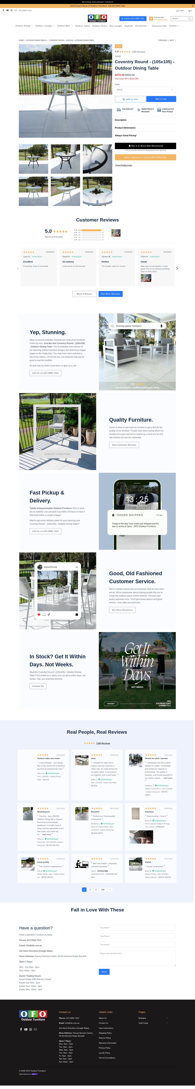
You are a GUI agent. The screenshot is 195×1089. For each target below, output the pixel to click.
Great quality (43, 862)
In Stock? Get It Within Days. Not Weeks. (58, 660)
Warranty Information (107, 1043)
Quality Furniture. (131, 420)
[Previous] (21, 91)
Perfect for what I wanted (156, 758)
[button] (24, 26)
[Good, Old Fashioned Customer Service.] (57, 590)
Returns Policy (105, 1038)
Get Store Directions (122, 610)
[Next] (110, 91)
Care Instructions (106, 1028)
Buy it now (161, 99)
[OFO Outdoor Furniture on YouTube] (7, 11)
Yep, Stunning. (48, 332)
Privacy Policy (104, 1048)
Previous (18, 267)
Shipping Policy (105, 1033)
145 (102, 889)
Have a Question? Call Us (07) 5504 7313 (145, 157)
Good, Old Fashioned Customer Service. (135, 577)
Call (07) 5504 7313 (116, 6)
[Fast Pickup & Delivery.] (137, 511)
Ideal (93, 758)
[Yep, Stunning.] (137, 351)
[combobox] (181, 18)
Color (117, 84)
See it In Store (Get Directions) (147, 146)
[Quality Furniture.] (57, 431)
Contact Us (109, 2)
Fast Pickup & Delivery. (47, 497)
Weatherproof (43, 812)
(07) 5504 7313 (25, 10)
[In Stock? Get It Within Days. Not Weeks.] (137, 670)
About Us (103, 1018)
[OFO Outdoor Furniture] (97, 19)
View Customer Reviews (124, 445)
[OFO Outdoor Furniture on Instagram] (11, 11)
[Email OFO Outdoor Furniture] (15, 11)
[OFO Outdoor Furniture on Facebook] (3, 11)
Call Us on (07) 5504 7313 (45, 373)
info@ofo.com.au (34, 945)
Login (181, 10)
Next (172, 40)
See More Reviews (110, 294)
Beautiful (95, 812)
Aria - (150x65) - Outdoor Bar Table (103, 783)
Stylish (148, 862)
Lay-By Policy (104, 1053)
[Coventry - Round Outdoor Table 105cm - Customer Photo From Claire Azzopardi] (115, 233)
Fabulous (149, 812)
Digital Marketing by (27, 1074)
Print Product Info (124, 165)
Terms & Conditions (107, 1058)
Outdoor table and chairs (48, 758)
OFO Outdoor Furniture (36, 1071)
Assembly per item (97, 874)
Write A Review (84, 294)
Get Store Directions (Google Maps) (36, 951)
